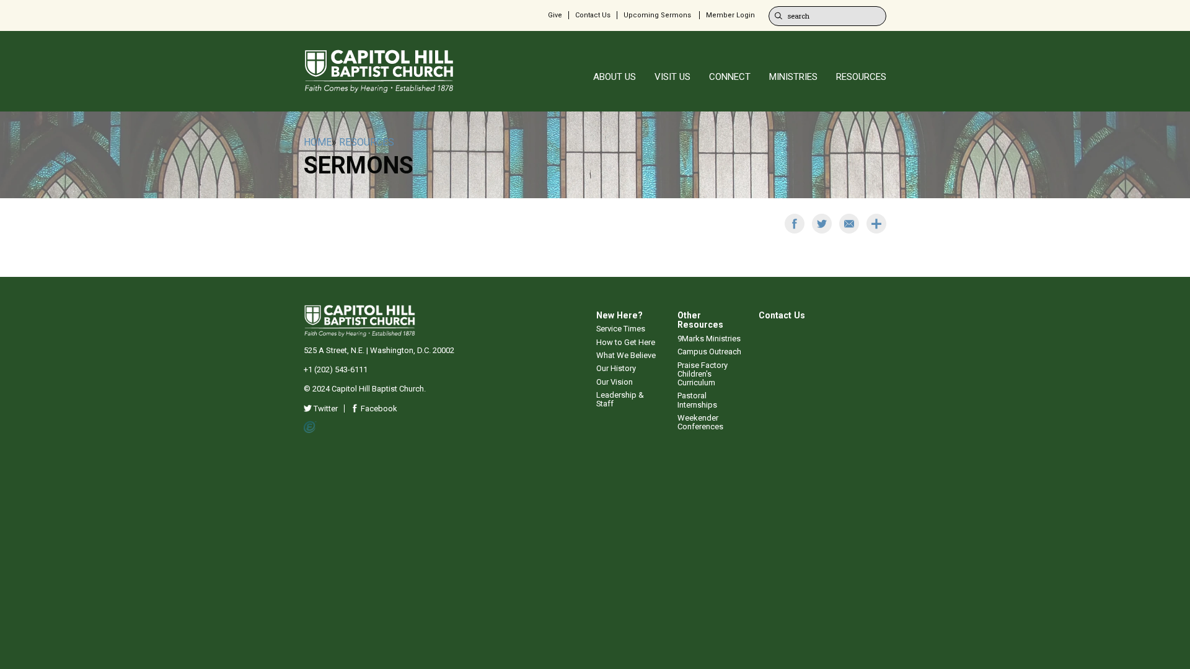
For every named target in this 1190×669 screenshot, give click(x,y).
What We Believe (626, 355)
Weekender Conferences (700, 422)
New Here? (619, 315)
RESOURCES (861, 76)
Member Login (730, 15)
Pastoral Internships (697, 400)
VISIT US (672, 76)
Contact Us (592, 15)
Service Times (620, 328)
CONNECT (730, 76)
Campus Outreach (709, 351)
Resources (366, 142)
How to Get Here (625, 342)
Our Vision (614, 382)
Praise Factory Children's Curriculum (702, 374)
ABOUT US (614, 76)
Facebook (378, 408)
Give (555, 15)
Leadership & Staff (620, 399)
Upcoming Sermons (657, 15)
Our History (616, 368)
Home (318, 142)
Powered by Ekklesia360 (310, 427)
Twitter (325, 408)
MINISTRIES (793, 76)
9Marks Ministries (709, 338)
